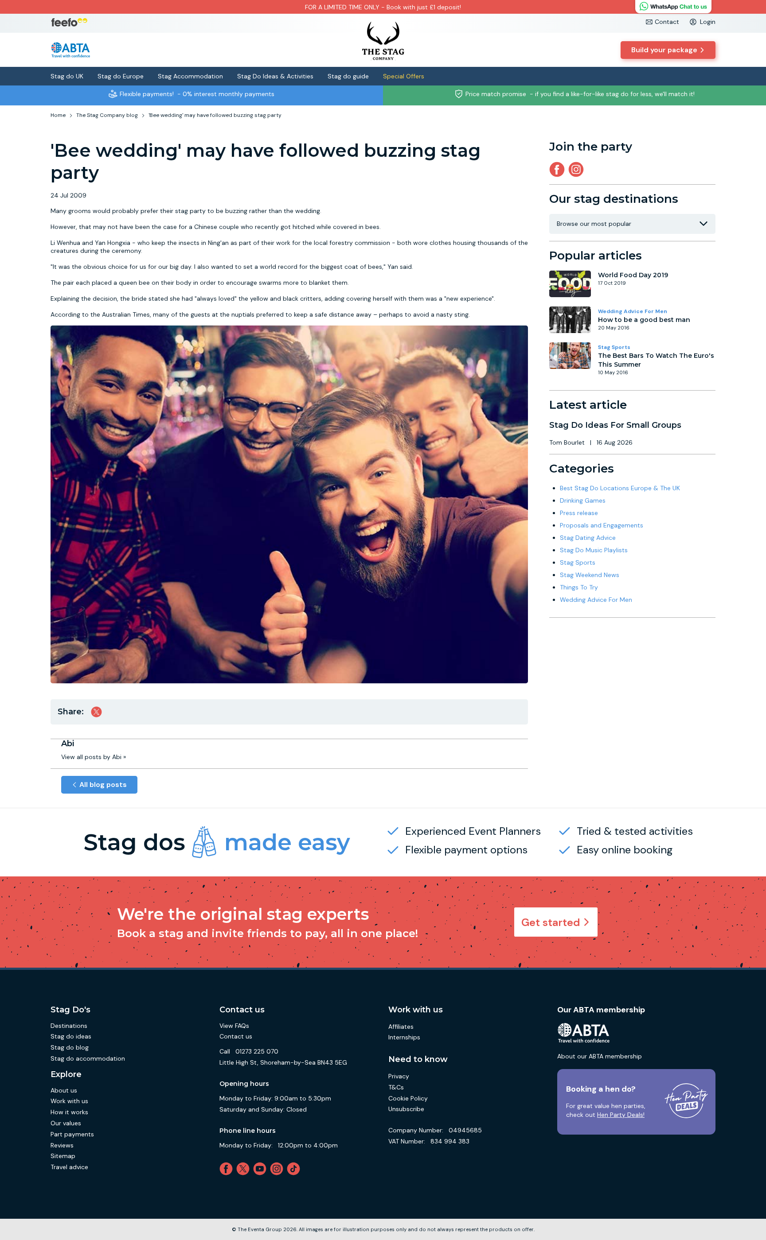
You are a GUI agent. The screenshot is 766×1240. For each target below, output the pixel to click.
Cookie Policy (408, 1098)
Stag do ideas (71, 1036)
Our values (66, 1123)
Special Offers (403, 76)
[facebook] (227, 1168)
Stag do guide (348, 76)
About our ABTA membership (599, 1056)
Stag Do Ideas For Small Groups (615, 425)
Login (707, 22)
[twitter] (244, 1168)
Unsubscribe (406, 1109)
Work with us (69, 1101)
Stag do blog (70, 1047)
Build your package (664, 49)
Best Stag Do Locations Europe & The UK (620, 488)
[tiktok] (295, 1168)
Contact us (235, 1036)
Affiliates (401, 1027)
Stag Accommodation (190, 76)
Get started (550, 922)
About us (64, 1090)
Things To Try (579, 587)
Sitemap (63, 1156)
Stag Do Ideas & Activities (275, 76)
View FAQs (234, 1026)
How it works (69, 1112)
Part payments (72, 1134)
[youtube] (261, 1168)
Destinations (69, 1026)
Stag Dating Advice (588, 538)
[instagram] (577, 169)
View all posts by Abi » (93, 757)
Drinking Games (583, 500)
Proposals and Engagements (601, 525)
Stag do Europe (121, 76)
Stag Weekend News (589, 575)
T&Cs (396, 1087)
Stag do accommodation (88, 1058)
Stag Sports (614, 347)
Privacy (398, 1076)
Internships (404, 1037)
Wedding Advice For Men (632, 311)
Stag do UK (67, 76)
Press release (579, 513)
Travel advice (69, 1167)
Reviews (62, 1145)
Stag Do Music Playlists (594, 550)
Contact (667, 22)
